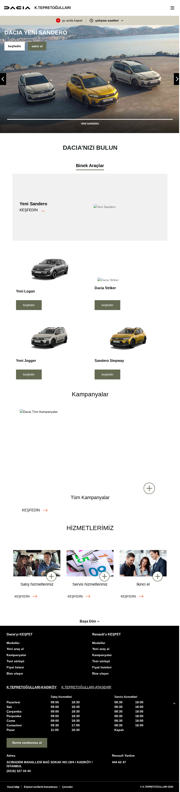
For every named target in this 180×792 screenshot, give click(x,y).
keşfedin (14, 46)
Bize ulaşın (15, 673)
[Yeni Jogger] (50, 337)
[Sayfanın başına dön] (174, 703)
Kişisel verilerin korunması (41, 787)
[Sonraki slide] (177, 79)
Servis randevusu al (27, 742)
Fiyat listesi (15, 667)
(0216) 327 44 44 (19, 771)
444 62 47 (119, 762)
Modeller (13, 643)
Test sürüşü (15, 661)
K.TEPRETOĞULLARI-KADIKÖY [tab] (32, 687)
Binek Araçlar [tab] (90, 165)
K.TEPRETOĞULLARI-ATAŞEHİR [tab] (86, 687)
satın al (37, 46)
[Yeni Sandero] (129, 207)
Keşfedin (29, 210)
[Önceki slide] (3, 79)
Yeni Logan (25, 291)
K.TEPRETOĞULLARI (52, 8)
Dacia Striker (105, 288)
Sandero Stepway (109, 361)
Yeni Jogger (26, 361)
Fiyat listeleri (102, 667)
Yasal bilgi (13, 787)
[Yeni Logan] (50, 268)
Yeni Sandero (33, 203)
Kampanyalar (16, 655)
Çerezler (67, 787)
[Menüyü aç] (172, 8)
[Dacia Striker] (129, 266)
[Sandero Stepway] (129, 337)
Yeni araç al (15, 649)
